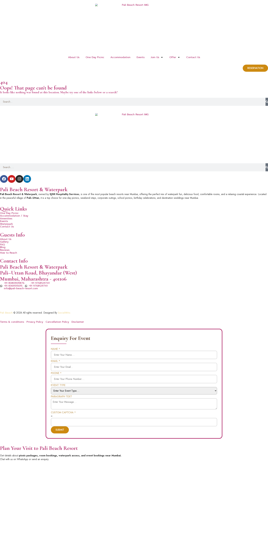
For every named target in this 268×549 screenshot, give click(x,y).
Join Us (155, 57)
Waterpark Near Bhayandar (188, 299)
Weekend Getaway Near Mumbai (150, 299)
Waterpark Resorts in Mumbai (89, 295)
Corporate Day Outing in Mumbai (20, 299)
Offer (172, 57)
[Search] (267, 102)
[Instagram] (19, 179)
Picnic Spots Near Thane (125, 295)
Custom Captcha (63, 412)
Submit (60, 430)
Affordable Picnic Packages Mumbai (33, 303)
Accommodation (120, 57)
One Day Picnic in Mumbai (53, 295)
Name (55, 349)
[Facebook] (4, 179)
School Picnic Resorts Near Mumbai (244, 295)
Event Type (58, 385)
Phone (56, 373)
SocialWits (64, 313)
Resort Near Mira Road (221, 299)
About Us (73, 57)
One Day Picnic (95, 57)
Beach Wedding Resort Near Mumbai (66, 299)
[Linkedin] (27, 179)
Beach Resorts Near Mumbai (17, 295)
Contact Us (193, 57)
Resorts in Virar (174, 295)
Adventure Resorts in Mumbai (109, 299)
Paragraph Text (61, 396)
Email (55, 361)
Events (141, 57)
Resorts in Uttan (153, 295)
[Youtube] (12, 179)
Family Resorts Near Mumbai (203, 295)
